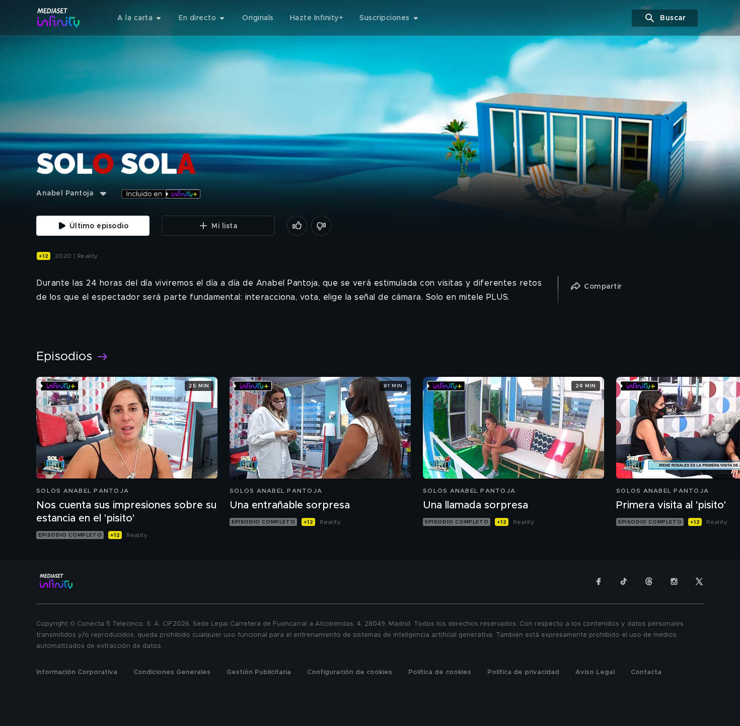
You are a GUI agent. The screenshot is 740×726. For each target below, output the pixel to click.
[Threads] (648, 581)
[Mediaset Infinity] (58, 18)
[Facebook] (598, 581)
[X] (699, 581)
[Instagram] (674, 581)
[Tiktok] (623, 581)
